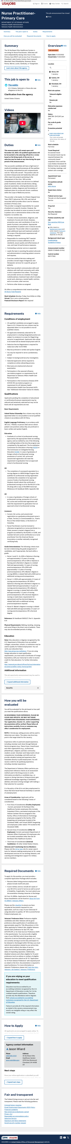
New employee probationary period (16, 1112)
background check (56, 229)
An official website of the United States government (17, 0)
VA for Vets (19, 849)
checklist (18, 905)
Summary (7, 32)
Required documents (34, 36)
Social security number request (15, 1123)
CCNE (17, 452)
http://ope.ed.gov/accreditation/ (15, 651)
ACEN (35, 447)
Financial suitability (11, 1110)
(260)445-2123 (11, 1056)
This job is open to (22, 32)
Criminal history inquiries (12, 1105)
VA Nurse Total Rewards (12, 292)
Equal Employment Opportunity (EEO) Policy (19, 1107)
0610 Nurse (52, 186)
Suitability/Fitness (54, 242)
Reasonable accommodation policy (16, 1116)
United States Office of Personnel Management (27, 1142)
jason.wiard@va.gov (12, 1060)
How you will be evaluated (13, 36)
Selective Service (10, 1118)
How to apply (51, 36)
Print (49, 17)
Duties (35, 32)
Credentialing (52, 240)
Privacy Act (8, 1114)
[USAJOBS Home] (9, 4)
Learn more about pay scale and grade (56, 134)
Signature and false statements (15, 1121)
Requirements (47, 32)
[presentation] (57, 73)
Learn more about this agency (16, 68)
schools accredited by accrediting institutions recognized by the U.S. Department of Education (22, 1000)
